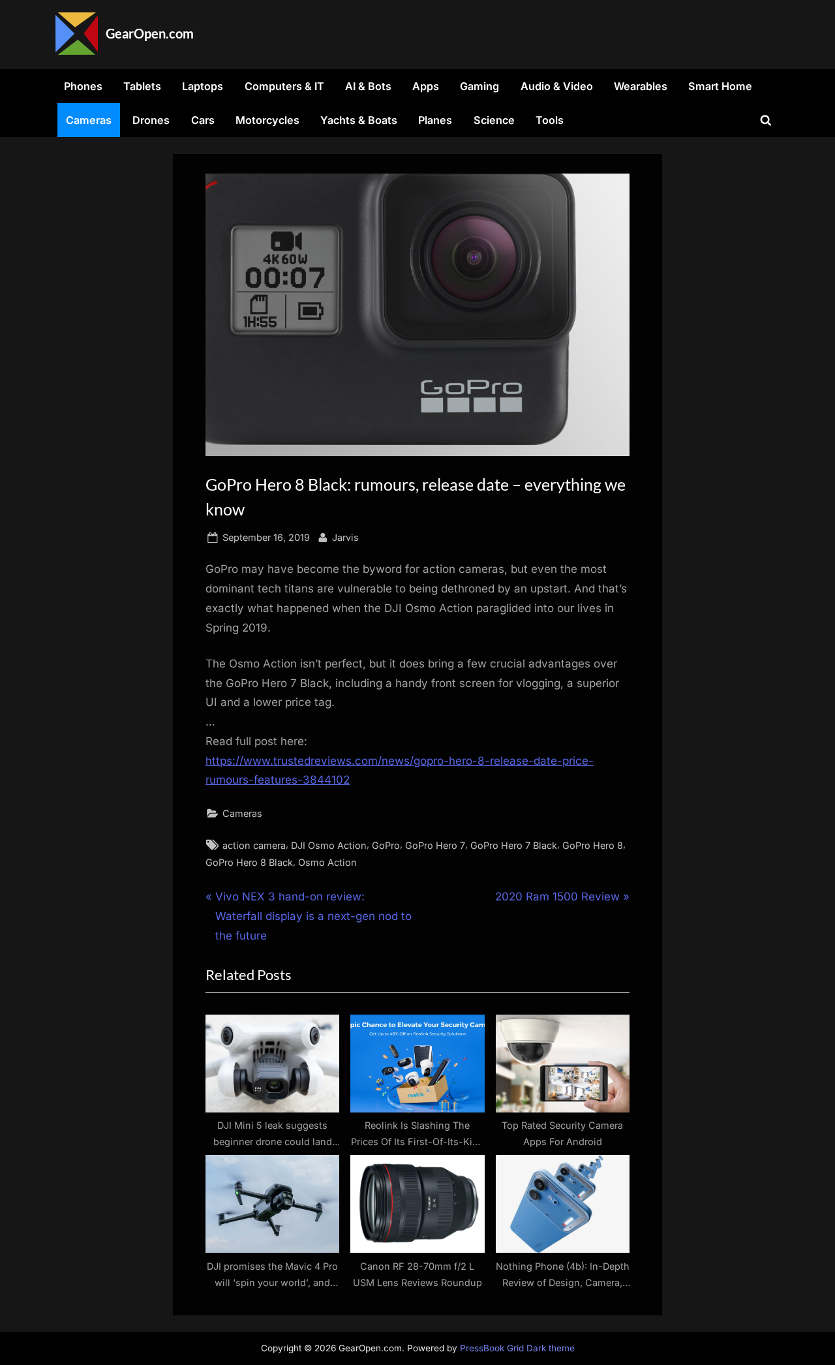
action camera (254, 845)
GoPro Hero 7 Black (513, 845)
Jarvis (345, 537)
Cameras (89, 120)
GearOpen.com (150, 33)
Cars (203, 120)
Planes (435, 120)
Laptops (202, 86)
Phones (83, 86)
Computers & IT (284, 86)
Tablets (142, 86)
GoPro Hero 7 (435, 845)
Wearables (640, 86)
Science (494, 120)
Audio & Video (557, 86)
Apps (425, 86)
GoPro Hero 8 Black (249, 862)
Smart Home (720, 86)
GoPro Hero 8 (592, 845)
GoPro (386, 845)
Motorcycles (267, 120)
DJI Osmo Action (329, 845)
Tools (550, 120)
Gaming (479, 86)
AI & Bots (368, 86)
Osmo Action (327, 862)
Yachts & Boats (358, 120)
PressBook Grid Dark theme (517, 1348)
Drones (151, 120)
